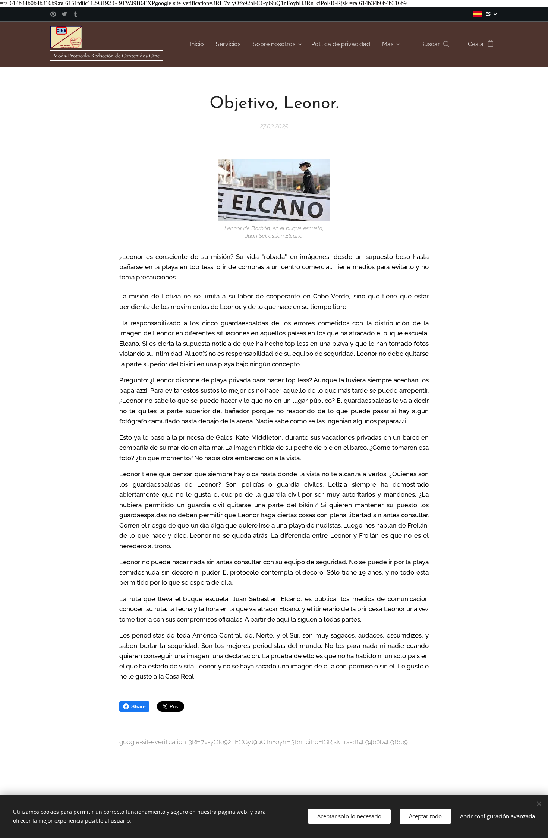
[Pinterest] (53, 14)
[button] (435, 44)
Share (138, 706)
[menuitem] (199, 44)
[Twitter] (64, 14)
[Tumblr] (75, 14)
